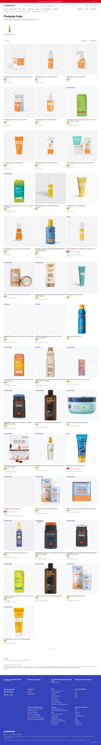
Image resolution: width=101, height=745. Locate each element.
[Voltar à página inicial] (9, 5)
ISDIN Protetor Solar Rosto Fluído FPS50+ (76, 596)
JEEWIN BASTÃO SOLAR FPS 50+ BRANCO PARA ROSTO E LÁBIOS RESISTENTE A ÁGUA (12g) (81, 553)
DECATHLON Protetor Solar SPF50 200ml (13, 162)
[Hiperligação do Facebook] (5, 695)
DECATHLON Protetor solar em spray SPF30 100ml (47, 205)
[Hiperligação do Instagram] (10, 695)
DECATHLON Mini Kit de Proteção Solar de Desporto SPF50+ (80, 162)
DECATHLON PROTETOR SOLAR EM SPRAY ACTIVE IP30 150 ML (80, 248)
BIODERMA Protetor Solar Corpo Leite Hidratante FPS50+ (17, 639)
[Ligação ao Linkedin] (12, 695)
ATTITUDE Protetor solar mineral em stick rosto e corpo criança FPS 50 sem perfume (19, 596)
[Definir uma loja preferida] (87, 5)
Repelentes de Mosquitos (9, 34)
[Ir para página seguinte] (54, 649)
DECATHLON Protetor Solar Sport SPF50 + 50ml (46, 162)
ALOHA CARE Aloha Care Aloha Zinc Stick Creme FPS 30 (17, 294)
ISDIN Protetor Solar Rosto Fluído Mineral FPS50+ (46, 508)
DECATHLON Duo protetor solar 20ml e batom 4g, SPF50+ (17, 248)
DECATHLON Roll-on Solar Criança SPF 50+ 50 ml (15, 119)
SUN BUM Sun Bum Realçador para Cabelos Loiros (15, 552)
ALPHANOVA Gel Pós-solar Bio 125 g (12, 508)
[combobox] (93, 40)
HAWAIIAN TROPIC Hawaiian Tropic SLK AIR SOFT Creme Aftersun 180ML (19, 337)
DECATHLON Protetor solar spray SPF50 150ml (46, 119)
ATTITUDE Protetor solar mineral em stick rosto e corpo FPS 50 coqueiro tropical (18, 380)
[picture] (19, 59)
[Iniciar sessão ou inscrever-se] (93, 5)
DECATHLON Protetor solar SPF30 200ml (75, 205)
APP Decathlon (80, 9)
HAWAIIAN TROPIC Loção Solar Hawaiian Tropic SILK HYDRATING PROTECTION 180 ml (50, 295)
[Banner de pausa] (94, 1)
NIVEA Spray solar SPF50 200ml (73, 336)
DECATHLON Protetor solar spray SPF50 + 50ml (46, 76)
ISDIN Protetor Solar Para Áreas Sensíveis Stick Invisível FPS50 (81, 508)
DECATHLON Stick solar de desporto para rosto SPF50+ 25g (18, 76)
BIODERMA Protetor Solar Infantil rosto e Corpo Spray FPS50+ (49, 465)
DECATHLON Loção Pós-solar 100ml (74, 294)
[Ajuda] (90, 5)
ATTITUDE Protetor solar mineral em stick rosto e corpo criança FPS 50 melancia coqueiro (81, 120)
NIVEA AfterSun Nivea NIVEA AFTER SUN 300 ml (77, 422)
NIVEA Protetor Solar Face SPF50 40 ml (75, 465)
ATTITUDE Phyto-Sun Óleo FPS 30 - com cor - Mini (77, 379)
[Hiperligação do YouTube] (7, 695)
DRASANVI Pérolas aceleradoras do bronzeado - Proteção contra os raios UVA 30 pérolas (19, 466)
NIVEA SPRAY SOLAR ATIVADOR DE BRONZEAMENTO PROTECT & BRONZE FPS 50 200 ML (50, 249)
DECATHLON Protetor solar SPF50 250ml (75, 76)
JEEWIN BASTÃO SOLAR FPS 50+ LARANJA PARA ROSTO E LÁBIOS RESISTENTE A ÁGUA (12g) (50, 553)
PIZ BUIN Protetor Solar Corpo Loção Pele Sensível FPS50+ (48, 596)
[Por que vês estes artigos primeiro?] (81, 40)
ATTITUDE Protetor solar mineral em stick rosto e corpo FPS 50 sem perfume (18, 206)
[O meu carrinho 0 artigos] (95, 5)
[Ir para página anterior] (46, 649)
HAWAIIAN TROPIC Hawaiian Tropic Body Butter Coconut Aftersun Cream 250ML (48, 337)
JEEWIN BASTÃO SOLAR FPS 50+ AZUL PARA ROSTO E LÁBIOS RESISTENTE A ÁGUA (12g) (18, 423)
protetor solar (54, 666)
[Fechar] (96, 1)
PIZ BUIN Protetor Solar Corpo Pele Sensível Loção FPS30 (48, 422)
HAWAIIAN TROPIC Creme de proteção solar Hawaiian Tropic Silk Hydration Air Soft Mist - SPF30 (50, 380)
